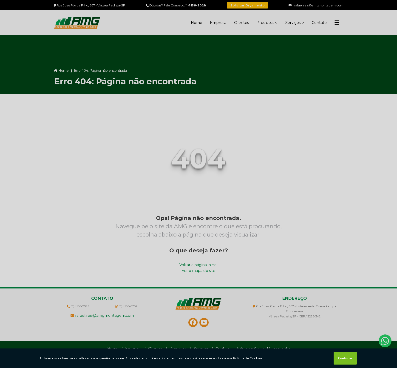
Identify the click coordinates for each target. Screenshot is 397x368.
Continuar (345, 358)
